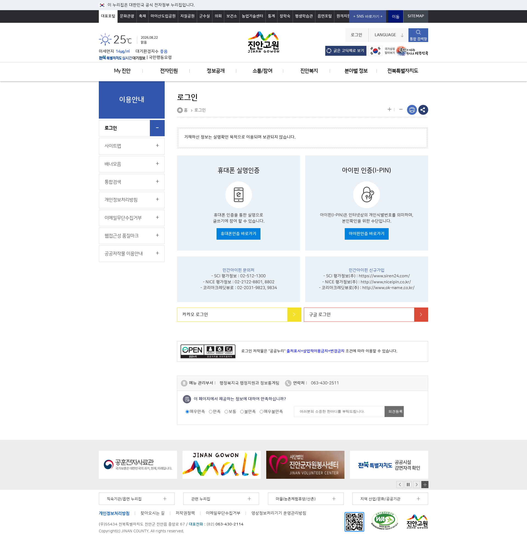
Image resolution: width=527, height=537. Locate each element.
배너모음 (113, 164)
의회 (218, 16)
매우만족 (197, 411)
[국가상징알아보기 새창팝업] (381, 51)
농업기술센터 (252, 16)
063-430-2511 (325, 383)
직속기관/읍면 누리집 (124, 499)
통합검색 (113, 182)
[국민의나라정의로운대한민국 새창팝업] (412, 51)
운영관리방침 (278, 513)
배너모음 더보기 (424, 484)
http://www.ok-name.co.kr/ (388, 288)
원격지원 (344, 16)
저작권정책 (185, 513)
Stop (408, 484)
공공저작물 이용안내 (124, 253)
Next (416, 484)
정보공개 (215, 71)
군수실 (204, 16)
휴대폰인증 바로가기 (238, 233)
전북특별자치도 (402, 71)
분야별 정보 (356, 71)
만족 (217, 411)
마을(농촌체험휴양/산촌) (295, 499)
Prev (399, 484)
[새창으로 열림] (138, 465)
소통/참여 (262, 71)
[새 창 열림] (122, 57)
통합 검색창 (418, 39)
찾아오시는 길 (153, 513)
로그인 (356, 35)
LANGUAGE (385, 35)
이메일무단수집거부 (123, 218)
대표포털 (108, 16)
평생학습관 (304, 16)
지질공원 (187, 16)
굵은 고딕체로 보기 (348, 51)
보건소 (231, 16)
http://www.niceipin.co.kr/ (386, 282)
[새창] (354, 521)
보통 (232, 411)
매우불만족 (273, 411)
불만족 (250, 411)
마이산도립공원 (163, 16)
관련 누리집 (200, 499)
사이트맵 (113, 146)
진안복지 (309, 71)
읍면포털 (325, 16)
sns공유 (423, 110)
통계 (271, 16)
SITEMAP (416, 16)
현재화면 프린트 (412, 110)
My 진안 (122, 71)
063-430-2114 (229, 524)
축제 (142, 16)
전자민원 (169, 71)
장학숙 (285, 16)
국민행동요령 (160, 57)
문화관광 (127, 16)
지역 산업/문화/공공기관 (380, 499)
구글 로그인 (320, 314)
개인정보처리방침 (121, 199)
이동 (396, 17)
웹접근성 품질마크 (122, 235)
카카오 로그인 (195, 314)
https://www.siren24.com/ (384, 276)
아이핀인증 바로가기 (367, 233)
